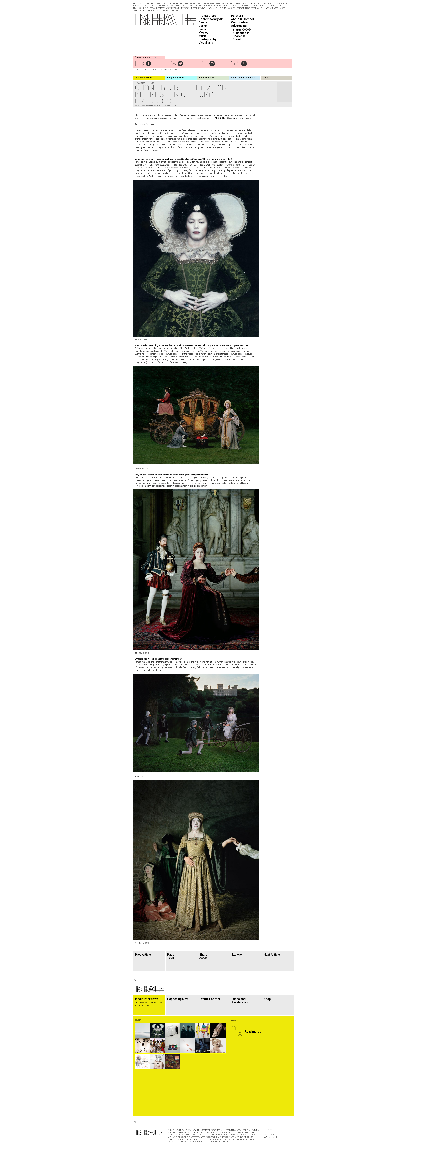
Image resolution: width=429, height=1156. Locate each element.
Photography (207, 39)
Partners (237, 15)
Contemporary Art (211, 19)
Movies (203, 32)
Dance (203, 22)
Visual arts (206, 42)
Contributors (240, 22)
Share (237, 29)
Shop (265, 77)
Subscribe (240, 33)
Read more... (253, 1031)
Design (203, 25)
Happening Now (175, 77)
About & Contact (242, 19)
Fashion (204, 29)
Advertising (239, 25)
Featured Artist (152, 105)
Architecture (207, 15)
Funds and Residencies (243, 77)
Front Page (163, 105)
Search (238, 36)
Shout (237, 39)
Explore (237, 954)
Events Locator (207, 77)
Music (203, 36)
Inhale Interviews (144, 77)
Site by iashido (270, 1130)
